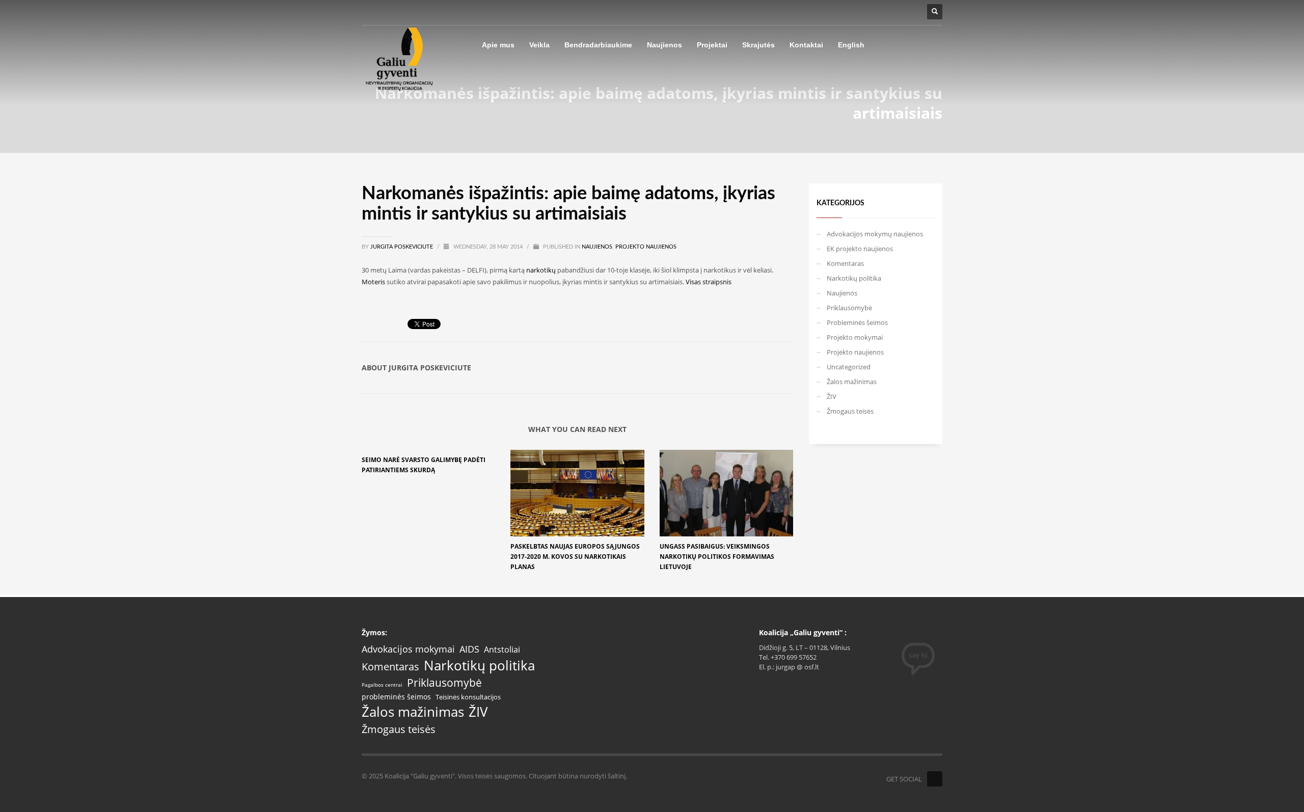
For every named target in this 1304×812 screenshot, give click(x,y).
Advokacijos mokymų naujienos (875, 233)
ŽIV (831, 396)
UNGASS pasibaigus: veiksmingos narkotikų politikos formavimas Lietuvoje (717, 556)
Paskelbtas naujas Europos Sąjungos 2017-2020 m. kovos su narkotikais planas (575, 556)
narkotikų (541, 270)
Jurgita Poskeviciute (402, 247)
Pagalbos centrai (382, 685)
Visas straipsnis (708, 281)
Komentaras (845, 263)
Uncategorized (849, 366)
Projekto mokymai (855, 337)
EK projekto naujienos (860, 248)
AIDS (469, 649)
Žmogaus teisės (850, 411)
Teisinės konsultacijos (468, 697)
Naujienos (597, 247)
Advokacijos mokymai (408, 649)
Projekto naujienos (645, 247)
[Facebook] (934, 779)
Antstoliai (502, 649)
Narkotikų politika (854, 278)
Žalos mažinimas (852, 381)
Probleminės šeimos (857, 322)
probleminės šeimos (396, 696)
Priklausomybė (849, 307)
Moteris (373, 281)
